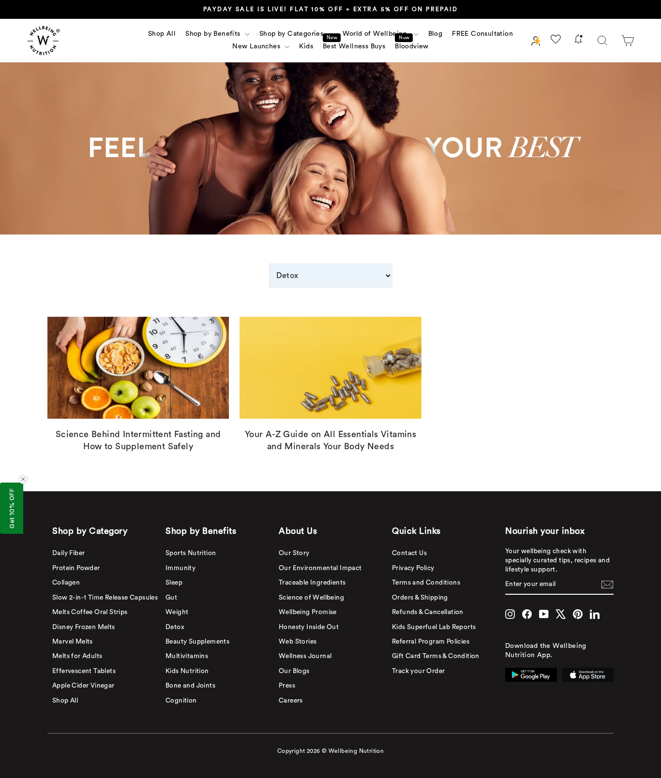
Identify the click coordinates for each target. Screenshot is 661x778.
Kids (306, 46)
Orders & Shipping (420, 597)
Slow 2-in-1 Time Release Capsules (105, 597)
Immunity (180, 568)
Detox (174, 627)
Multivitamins (186, 656)
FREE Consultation (482, 33)
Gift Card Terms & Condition (436, 656)
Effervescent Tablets (84, 671)
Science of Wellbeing (311, 597)
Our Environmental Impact (320, 568)
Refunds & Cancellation (428, 612)
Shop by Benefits (213, 33)
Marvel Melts (72, 641)
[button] (627, 40)
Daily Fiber (68, 553)
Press (287, 685)
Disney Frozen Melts (83, 627)
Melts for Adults (77, 656)
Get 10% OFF (11, 508)
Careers (291, 700)
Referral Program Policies (430, 641)
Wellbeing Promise (308, 612)
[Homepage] (43, 41)
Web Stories (297, 641)
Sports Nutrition (190, 553)
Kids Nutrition (187, 671)
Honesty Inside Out (309, 627)
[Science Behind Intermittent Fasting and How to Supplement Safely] (138, 368)
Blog (435, 33)
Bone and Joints (190, 685)
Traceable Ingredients (312, 582)
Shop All (162, 33)
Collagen (66, 582)
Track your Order (418, 671)
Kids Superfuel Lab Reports (434, 627)
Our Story (294, 553)
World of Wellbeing (377, 33)
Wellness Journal (305, 656)
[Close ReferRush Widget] (23, 479)
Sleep (173, 582)
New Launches (257, 46)
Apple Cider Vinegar (83, 685)
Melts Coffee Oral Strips (90, 612)
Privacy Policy (413, 568)
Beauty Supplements (197, 641)
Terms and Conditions (426, 582)
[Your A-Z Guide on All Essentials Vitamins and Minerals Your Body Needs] (330, 368)
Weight (176, 612)
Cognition (181, 700)
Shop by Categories (292, 33)
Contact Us (409, 553)
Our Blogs (294, 671)
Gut (171, 597)
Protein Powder (76, 568)
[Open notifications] (578, 41)
